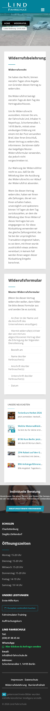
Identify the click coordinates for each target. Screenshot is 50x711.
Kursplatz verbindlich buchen (22, 608)
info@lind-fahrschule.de (14, 655)
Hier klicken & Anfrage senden (23, 646)
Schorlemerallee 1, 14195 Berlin (18, 664)
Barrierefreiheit (36, 685)
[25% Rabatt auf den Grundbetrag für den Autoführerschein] (11, 453)
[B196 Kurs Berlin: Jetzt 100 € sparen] (11, 442)
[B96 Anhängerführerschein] (11, 465)
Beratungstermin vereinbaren (25, 508)
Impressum (17, 679)
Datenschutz (31, 679)
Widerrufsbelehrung (16, 685)
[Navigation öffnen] (42, 10)
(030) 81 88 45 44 (10, 637)
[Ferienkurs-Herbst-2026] (11, 415)
